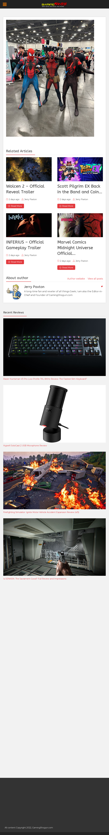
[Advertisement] (24, 629)
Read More (16, 206)
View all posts (95, 278)
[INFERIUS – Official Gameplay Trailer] (29, 225)
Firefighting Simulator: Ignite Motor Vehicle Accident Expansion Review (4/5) (41, 512)
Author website (76, 278)
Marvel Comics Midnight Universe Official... (75, 248)
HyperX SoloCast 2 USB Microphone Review (25, 445)
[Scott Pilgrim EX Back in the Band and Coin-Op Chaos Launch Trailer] (80, 169)
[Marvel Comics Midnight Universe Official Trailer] (80, 225)
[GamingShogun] (54, 4)
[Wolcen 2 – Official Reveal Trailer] (29, 169)
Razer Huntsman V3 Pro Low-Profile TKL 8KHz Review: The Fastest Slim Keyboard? (45, 379)
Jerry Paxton (30, 199)
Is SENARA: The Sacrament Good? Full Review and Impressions (34, 578)
